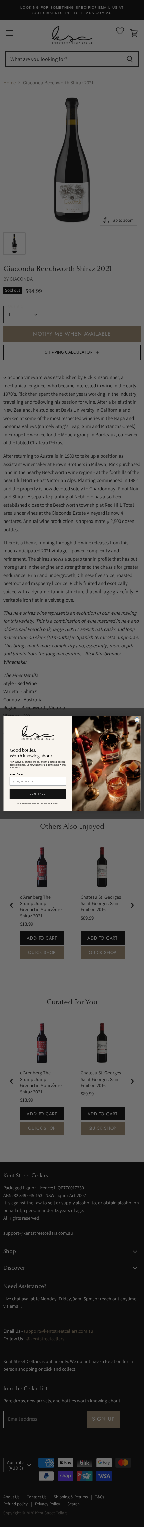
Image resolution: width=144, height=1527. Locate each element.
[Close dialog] (137, 719)
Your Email (17, 774)
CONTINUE (38, 793)
